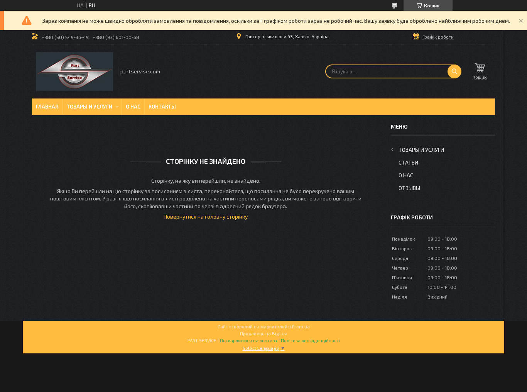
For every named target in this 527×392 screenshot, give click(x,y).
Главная (47, 107)
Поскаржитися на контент (248, 340)
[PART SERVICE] (74, 71)
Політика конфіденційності (310, 340)
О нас (133, 107)
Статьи (408, 162)
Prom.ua (301, 326)
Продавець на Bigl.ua (263, 333)
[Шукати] (454, 71)
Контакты (162, 107)
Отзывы (409, 188)
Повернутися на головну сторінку (206, 216)
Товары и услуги (89, 107)
